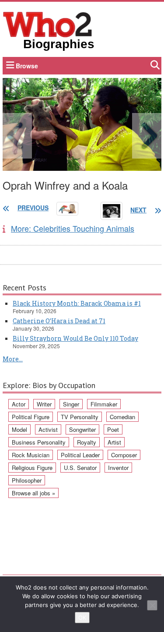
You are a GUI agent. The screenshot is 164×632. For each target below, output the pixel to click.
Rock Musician (30, 455)
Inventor (118, 467)
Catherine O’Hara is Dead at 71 (59, 321)
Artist (114, 442)
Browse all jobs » (33, 493)
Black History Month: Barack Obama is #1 (77, 303)
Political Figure (30, 417)
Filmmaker (104, 404)
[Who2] (48, 23)
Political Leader (80, 455)
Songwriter (82, 429)
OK (82, 617)
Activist (48, 429)
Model (19, 429)
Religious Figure (32, 467)
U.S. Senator (80, 467)
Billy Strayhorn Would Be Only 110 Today (75, 338)
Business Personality (39, 442)
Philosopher (27, 480)
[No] (152, 605)
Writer (44, 404)
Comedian (122, 417)
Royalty (86, 442)
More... (13, 359)
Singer (71, 404)
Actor (18, 404)
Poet (113, 429)
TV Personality (79, 417)
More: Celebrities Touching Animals (72, 228)
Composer (124, 455)
